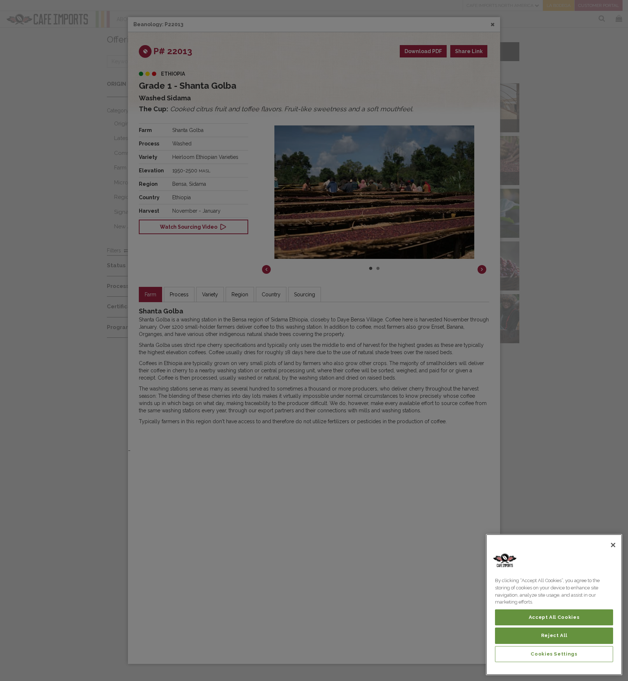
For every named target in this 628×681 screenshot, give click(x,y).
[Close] (613, 545)
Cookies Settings (554, 654)
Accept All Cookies (554, 617)
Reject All (554, 635)
